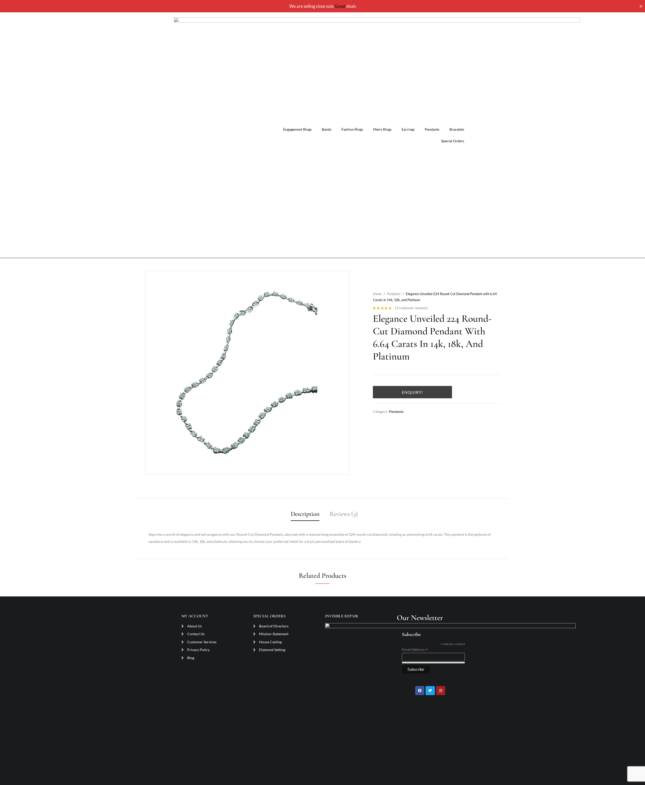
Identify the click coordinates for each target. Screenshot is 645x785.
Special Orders (452, 141)
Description (305, 514)
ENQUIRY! (412, 392)
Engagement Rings (297, 129)
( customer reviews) (411, 308)
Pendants (432, 129)
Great (340, 6)
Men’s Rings (382, 129)
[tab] (305, 515)
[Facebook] (419, 690)
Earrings (408, 129)
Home (377, 294)
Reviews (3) (344, 514)
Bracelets (456, 129)
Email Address (415, 649)
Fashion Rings (352, 129)
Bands (326, 129)
